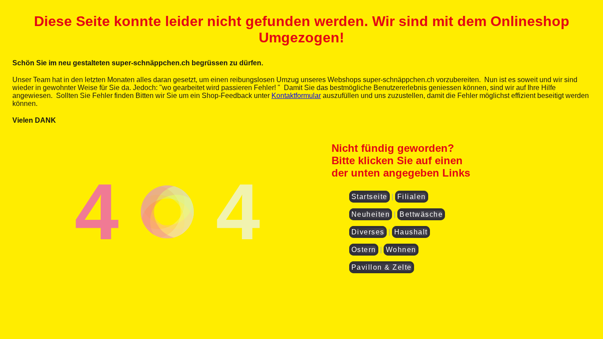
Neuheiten (370, 214)
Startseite (369, 196)
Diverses (367, 232)
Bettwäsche (421, 214)
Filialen (411, 196)
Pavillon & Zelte (381, 267)
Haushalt (411, 232)
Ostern (363, 249)
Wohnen (401, 249)
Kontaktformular (296, 95)
